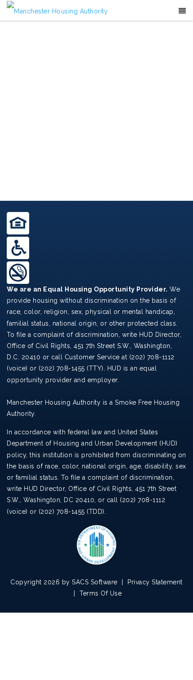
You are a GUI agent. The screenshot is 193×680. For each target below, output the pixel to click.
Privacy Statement (155, 582)
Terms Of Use (100, 593)
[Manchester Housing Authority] (57, 10)
